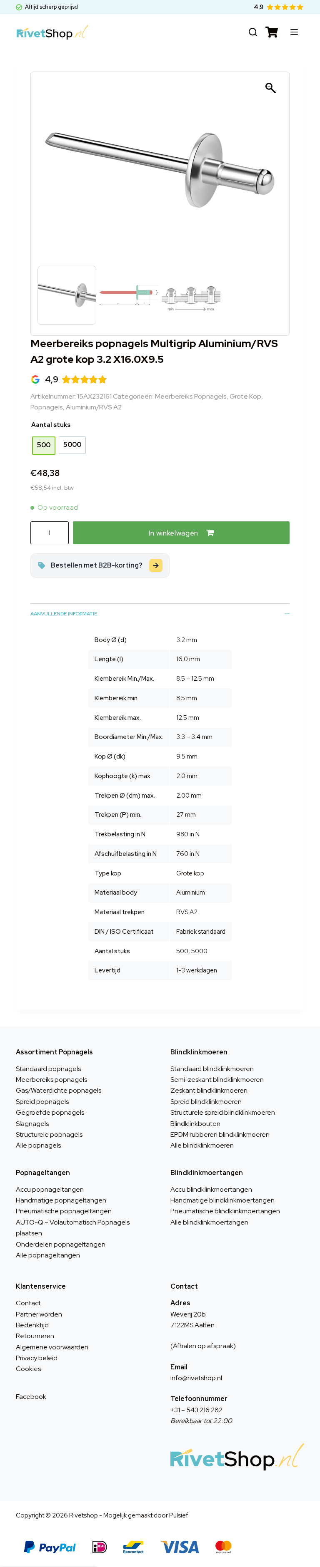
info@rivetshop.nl (196, 1378)
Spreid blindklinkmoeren (206, 1101)
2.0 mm (187, 776)
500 (182, 951)
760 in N (188, 854)
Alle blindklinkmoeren (202, 1145)
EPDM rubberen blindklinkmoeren (220, 1134)
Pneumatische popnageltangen (64, 1211)
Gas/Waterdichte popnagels (58, 1090)
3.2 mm (186, 640)
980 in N (188, 834)
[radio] (43, 445)
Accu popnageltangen (50, 1189)
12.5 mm (187, 718)
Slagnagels (32, 1123)
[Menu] (294, 32)
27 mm (186, 815)
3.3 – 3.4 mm (194, 737)
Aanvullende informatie (63, 613)
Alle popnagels (38, 1145)
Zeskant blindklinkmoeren (209, 1090)
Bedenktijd (32, 1325)
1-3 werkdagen (196, 970)
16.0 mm (188, 659)
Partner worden (39, 1314)
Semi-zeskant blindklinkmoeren (217, 1079)
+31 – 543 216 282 (196, 1410)
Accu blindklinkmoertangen (211, 1189)
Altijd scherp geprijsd (51, 6)
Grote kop (245, 396)
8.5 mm (186, 698)
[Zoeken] (253, 32)
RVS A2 (187, 912)
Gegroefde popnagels (50, 1112)
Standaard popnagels (48, 1068)
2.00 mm (189, 795)
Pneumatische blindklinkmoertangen (225, 1211)
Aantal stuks (50, 425)
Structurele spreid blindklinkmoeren (222, 1112)
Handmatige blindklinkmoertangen (222, 1200)
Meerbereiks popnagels (191, 396)
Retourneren (35, 1335)
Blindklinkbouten (195, 1123)
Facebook (31, 1396)
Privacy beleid (37, 1358)
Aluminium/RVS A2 (94, 407)
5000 (199, 951)
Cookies (28, 1368)
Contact (28, 1303)
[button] (272, 174)
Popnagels (46, 407)
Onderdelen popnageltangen (60, 1244)
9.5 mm (187, 756)
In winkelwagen (173, 533)
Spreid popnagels (42, 1101)
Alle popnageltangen (48, 1255)
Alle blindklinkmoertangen (209, 1222)
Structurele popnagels (49, 1134)
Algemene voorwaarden (52, 1347)
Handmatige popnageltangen (61, 1200)
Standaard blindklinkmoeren (212, 1068)
